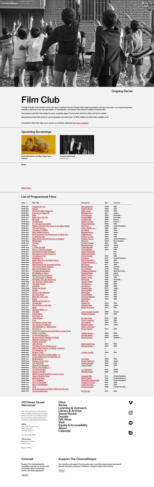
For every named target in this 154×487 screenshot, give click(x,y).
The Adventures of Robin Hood (44, 346)
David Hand (85, 299)
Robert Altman (87, 209)
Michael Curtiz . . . (87, 346)
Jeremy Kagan (87, 282)
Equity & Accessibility (73, 425)
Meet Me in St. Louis (40, 297)
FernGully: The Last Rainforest (44, 279)
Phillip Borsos (86, 234)
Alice (34, 387)
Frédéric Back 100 (39, 342)
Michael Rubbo (87, 267)
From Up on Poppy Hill (40, 213)
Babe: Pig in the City (40, 217)
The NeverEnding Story (41, 271)
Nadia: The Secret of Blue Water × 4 (46, 354)
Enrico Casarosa (87, 320)
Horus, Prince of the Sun (41, 305)
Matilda (35, 290)
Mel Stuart (85, 264)
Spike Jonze (86, 211)
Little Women (37, 318)
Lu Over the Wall (38, 247)
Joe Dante (85, 359)
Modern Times (37, 352)
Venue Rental (67, 413)
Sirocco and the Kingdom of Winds (45, 337)
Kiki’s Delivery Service (40, 232)
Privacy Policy (26, 448)
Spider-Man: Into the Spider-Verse (45, 260)
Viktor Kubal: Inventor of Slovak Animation (48, 348)
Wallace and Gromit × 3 (41, 301)
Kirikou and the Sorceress (42, 275)
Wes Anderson (87, 206)
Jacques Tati (86, 219)
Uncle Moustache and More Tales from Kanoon (50, 389)
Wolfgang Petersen (88, 271)
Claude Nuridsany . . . (89, 262)
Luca (34, 320)
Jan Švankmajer (87, 387)
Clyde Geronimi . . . (88, 384)
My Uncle (35, 219)
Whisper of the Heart (40, 361)
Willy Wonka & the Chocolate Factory (46, 264)
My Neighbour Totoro (40, 273)
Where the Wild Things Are (42, 211)
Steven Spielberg (88, 224)
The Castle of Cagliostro (41, 324)
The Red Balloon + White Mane (44, 327)
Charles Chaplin (87, 243)
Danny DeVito (86, 290)
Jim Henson (85, 286)
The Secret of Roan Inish (42, 322)
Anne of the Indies (39, 382)
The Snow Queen (39, 369)
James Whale (86, 365)
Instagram (131, 413)
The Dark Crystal (38, 284)
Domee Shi (85, 303)
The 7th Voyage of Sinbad (42, 277)
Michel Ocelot (86, 275)
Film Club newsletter (80, 123)
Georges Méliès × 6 (39, 309)
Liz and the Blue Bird (40, 335)
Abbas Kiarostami (88, 252)
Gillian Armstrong (88, 344)
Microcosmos (37, 262)
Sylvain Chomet (87, 222)
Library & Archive (70, 410)
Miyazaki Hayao (87, 232)
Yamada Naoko (87, 335)
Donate (63, 416)
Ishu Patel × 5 (37, 316)
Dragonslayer (37, 314)
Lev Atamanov (86, 369)
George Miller (86, 217)
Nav (151, 3)
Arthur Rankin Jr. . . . (88, 228)
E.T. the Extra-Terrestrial (41, 224)
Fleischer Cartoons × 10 (41, 339)
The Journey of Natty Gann (42, 282)
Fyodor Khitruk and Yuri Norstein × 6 (46, 357)
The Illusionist (37, 222)
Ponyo (34, 245)
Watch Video (26, 188)
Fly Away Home (38, 294)
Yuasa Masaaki (87, 247)
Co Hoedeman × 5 (39, 350)
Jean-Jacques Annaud (90, 312)
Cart (143, 3)
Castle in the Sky (38, 372)
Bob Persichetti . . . (88, 260)
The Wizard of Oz (39, 256)
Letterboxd (131, 423)
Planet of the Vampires (41, 292)
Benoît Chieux (86, 337)
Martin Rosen (86, 378)
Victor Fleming (86, 256)
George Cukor (86, 318)
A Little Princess (38, 237)
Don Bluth (85, 230)
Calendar (64, 430)
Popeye (35, 209)
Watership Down (38, 378)
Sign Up (24, 475)
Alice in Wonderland (40, 384)
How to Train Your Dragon (42, 249)
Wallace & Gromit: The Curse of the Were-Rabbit (51, 226)
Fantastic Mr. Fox (38, 206)
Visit (61, 422)
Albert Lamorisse (88, 327)
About (62, 428)
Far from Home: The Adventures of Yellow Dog (50, 234)
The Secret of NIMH (40, 230)
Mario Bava (85, 292)
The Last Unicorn (39, 228)
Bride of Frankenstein (40, 365)
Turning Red (37, 303)
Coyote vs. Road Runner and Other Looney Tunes (51, 331)
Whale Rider (37, 241)
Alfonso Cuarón (87, 237)
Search (147, 3)
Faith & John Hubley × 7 (41, 367)
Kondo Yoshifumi (87, 361)
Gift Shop (64, 419)
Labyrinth (36, 286)
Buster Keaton (87, 329)
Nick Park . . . (86, 226)
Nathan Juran (86, 277)
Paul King (85, 258)
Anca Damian (86, 269)
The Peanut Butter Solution (42, 267)
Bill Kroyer (85, 279)
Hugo (34, 307)
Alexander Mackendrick (90, 380)
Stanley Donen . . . (88, 333)
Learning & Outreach (72, 408)
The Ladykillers (38, 380)
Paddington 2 (37, 258)
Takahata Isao (86, 288)
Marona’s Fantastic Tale (41, 269)
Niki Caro (84, 241)
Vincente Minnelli (87, 297)
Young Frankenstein (40, 391)
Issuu (131, 433)
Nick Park (85, 301)
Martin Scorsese (87, 307)
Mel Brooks (85, 391)
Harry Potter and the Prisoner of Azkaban (48, 239)
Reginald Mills (86, 376)
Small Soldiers (37, 359)
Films (62, 402)
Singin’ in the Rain (39, 333)
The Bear (35, 312)
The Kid (35, 243)
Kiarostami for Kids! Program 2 (44, 254)
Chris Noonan (86, 215)
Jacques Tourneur (88, 382)
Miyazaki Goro (86, 213)
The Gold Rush (38, 363)
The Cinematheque (9, 3)
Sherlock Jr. (36, 329)
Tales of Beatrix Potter (41, 376)
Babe (34, 215)
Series (62, 405)
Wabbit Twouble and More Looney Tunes (48, 374)
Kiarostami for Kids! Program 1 (44, 252)
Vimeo (131, 403)
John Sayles (86, 322)
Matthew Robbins (88, 314)
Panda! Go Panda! (39, 288)
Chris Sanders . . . (87, 249)
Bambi (34, 299)
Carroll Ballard (86, 294)
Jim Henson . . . (87, 284)
